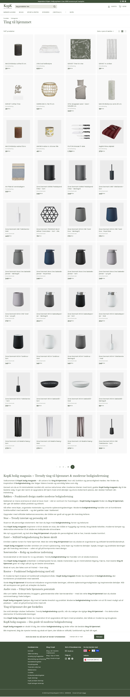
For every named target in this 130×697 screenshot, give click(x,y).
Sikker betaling (33, 654)
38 (68, 467)
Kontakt (30, 651)
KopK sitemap (33, 678)
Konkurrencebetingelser (36, 675)
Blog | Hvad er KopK (53, 658)
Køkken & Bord (9, 12)
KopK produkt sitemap (35, 681)
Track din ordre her (34, 667)
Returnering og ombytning (37, 659)
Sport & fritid (33, 12)
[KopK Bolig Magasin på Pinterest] (72, 659)
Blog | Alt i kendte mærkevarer (52, 652)
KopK (72, 12)
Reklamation (32, 670)
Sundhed (45, 12)
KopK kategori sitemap (36, 683)
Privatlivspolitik (33, 664)
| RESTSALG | (57, 12)
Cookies (30, 672)
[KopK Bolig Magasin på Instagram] (66, 659)
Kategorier (14, 18)
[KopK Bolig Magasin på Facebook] (69, 659)
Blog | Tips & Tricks (52, 656)
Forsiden (6, 18)
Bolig (21, 12)
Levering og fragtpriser (36, 656)
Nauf (84, 693)
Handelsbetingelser (34, 662)
